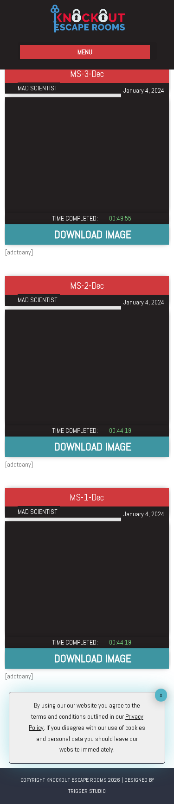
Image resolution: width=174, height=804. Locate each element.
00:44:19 (120, 430)
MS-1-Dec (87, 497)
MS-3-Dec (87, 74)
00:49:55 (120, 218)
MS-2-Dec (87, 285)
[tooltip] (87, 234)
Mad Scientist (38, 88)
